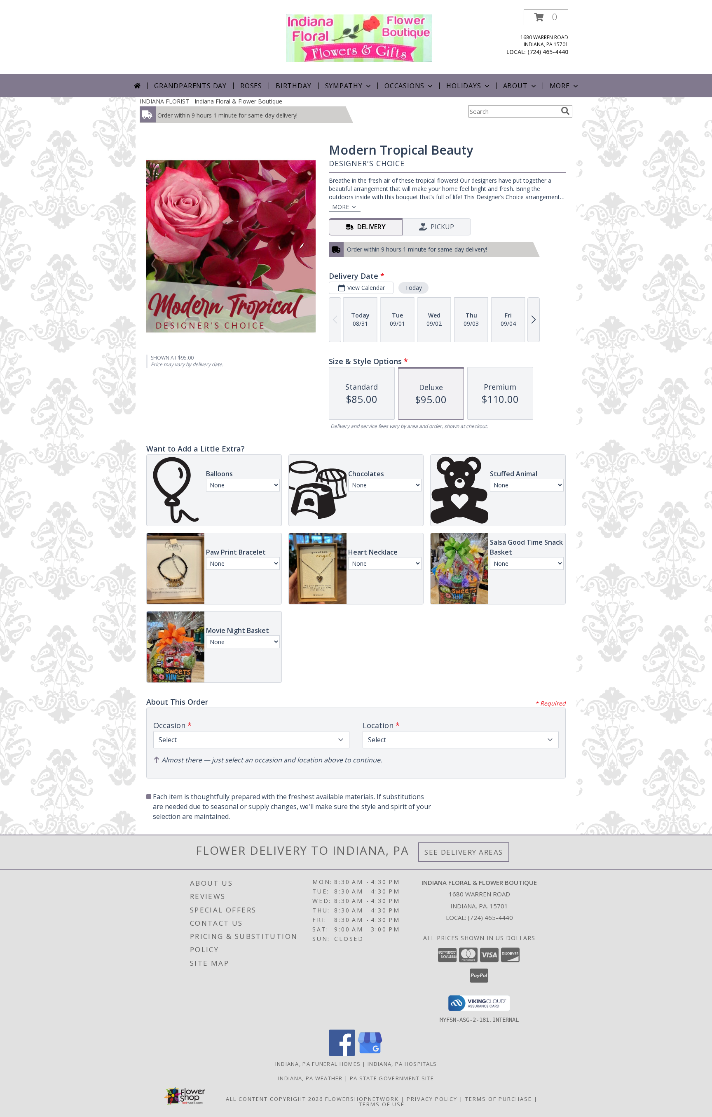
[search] (565, 110)
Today (413, 288)
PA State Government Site (392, 1078)
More (560, 85)
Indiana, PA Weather (310, 1078)
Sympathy (344, 85)
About (515, 85)
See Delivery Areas (463, 852)
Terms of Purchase (498, 1099)
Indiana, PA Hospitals (402, 1064)
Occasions (404, 85)
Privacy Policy (432, 1099)
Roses (251, 85)
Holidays (463, 85)
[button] (546, 17)
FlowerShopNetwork (362, 1099)
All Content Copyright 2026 (274, 1099)
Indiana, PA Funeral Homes (318, 1064)
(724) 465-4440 (547, 52)
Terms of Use (382, 1104)
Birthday (293, 85)
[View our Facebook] (342, 1054)
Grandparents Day (190, 85)
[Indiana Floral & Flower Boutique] (359, 37)
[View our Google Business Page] (370, 1054)
